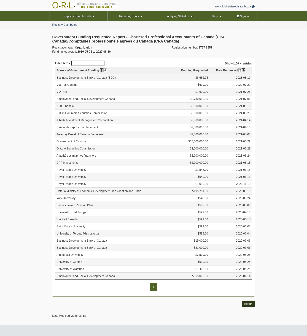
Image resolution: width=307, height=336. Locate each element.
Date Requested (227, 70)
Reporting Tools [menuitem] (129, 16)
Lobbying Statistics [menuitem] (177, 16)
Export (248, 303)
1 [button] (155, 287)
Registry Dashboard (64, 24)
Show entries (238, 63)
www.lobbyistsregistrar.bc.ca (233, 6)
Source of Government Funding (77, 70)
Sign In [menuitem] (244, 16)
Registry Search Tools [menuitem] (77, 16)
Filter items (62, 63)
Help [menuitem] (215, 16)
